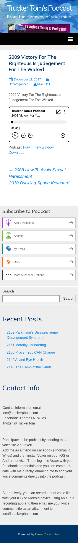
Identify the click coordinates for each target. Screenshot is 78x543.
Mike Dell (43, 84)
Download (16, 152)
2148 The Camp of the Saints (29, 367)
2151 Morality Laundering (26, 345)
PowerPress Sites (47, 534)
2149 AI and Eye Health (25, 360)
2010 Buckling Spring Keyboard (39, 186)
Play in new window (38, 147)
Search (8, 291)
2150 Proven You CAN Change (31, 352)
